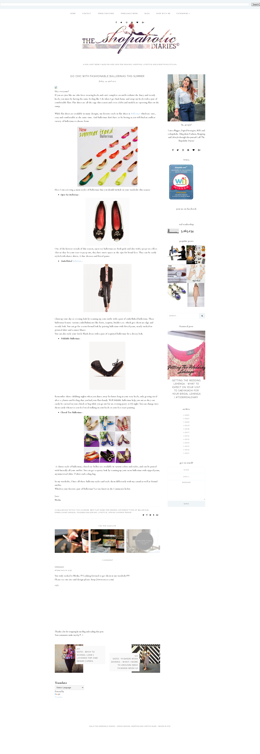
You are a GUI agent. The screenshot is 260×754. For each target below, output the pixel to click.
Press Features (106, 13)
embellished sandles (65, 512)
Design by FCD (164, 726)
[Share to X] (143, 515)
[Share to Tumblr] (153, 515)
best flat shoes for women (104, 510)
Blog (147, 13)
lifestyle (102, 512)
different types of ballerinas (133, 510)
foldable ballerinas (87, 512)
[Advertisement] (109, 705)
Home (73, 13)
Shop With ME (163, 13)
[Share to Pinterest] (150, 515)
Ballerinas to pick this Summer (73, 510)
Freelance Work (129, 13)
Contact (86, 13)
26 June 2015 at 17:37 (63, 570)
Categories (182, 13)
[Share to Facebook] (147, 515)
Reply (57, 585)
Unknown (59, 567)
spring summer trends (120, 512)
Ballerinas (77, 261)
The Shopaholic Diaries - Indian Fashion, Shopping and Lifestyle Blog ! (126, 726)
